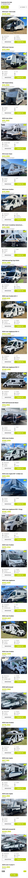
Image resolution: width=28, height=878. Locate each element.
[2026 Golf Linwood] (14, 700)
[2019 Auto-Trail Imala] (14, 25)
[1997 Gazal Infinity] (14, 96)
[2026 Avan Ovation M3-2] (14, 309)
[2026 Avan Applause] (14, 594)
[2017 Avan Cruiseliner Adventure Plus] (14, 238)
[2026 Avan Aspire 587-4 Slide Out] (14, 487)
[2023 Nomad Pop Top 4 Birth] (14, 274)
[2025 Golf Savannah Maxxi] (14, 416)
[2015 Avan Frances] (14, 61)
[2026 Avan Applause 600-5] (14, 345)
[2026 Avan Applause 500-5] (14, 381)
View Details (8, 42)
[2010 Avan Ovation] (14, 203)
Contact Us (20, 42)
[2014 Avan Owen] (14, 167)
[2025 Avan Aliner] (14, 132)
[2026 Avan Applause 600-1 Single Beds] (14, 523)
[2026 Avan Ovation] (14, 452)
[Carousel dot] (13, 67)
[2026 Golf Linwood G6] (14, 843)
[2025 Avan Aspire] (14, 772)
